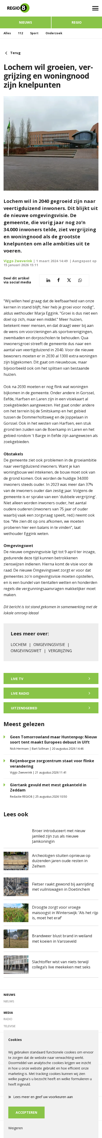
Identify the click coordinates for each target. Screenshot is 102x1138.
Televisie (9, 1026)
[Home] (25, 8)
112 (20, 33)
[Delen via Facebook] (58, 280)
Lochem (19, 644)
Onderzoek (54, 33)
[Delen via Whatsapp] (80, 280)
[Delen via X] (69, 280)
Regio (77, 22)
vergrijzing (60, 650)
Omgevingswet (26, 650)
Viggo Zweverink (18, 261)
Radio (8, 1019)
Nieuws (25, 22)
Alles (7, 33)
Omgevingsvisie (49, 644)
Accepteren (26, 1112)
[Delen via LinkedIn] (48, 280)
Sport (34, 33)
